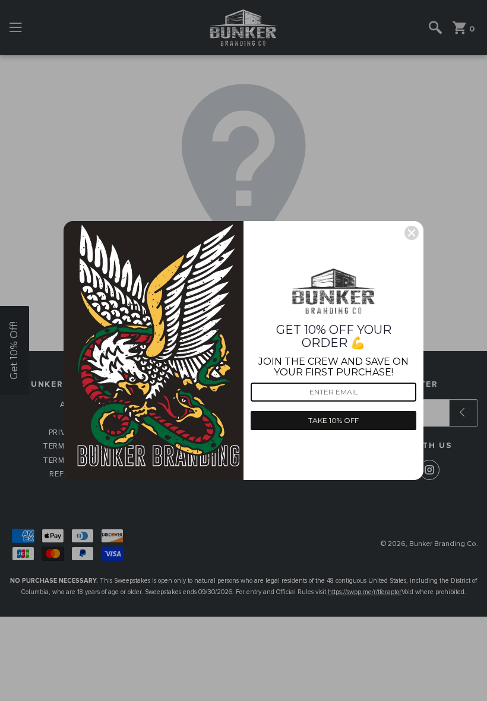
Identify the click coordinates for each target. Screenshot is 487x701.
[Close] (411, 233)
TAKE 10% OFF (333, 420)
